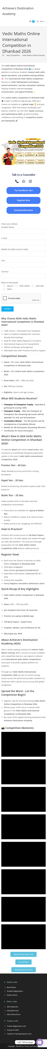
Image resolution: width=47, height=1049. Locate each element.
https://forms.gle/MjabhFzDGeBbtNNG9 (21, 570)
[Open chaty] (39, 1042)
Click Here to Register (13, 567)
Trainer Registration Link (16, 1026)
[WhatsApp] (23, 181)
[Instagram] (30, 181)
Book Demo (11, 987)
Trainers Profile (13, 1030)
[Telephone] (17, 181)
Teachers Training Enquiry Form (19, 1034)
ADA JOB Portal (12, 1010)
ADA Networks (12, 1007)
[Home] (3, 55)
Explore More (12, 995)
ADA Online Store (13, 1014)
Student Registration (15, 991)
